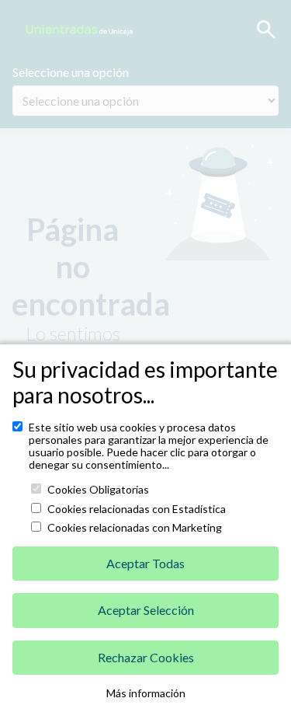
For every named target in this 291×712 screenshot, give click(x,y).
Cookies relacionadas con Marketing (134, 528)
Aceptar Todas (145, 563)
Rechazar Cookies (146, 657)
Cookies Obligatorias (98, 489)
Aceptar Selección (146, 609)
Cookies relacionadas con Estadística (136, 509)
